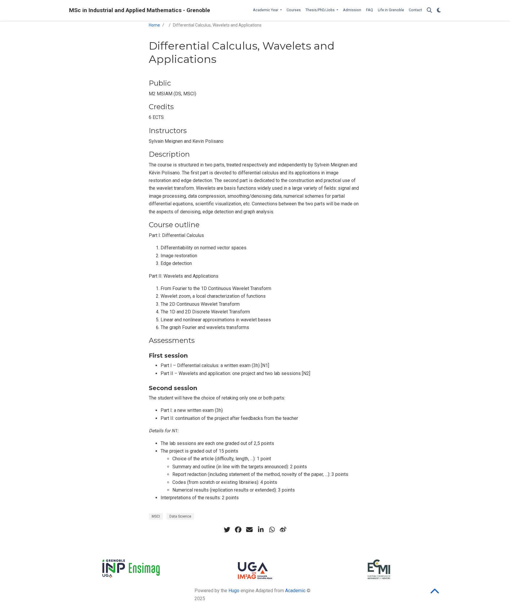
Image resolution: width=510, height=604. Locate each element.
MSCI (156, 516)
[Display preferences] (439, 10)
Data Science (180, 516)
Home (154, 25)
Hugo (233, 590)
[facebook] (238, 529)
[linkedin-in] (260, 529)
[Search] (429, 10)
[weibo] (283, 529)
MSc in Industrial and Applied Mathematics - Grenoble (139, 10)
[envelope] (249, 529)
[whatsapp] (271, 529)
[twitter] (227, 529)
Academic (295, 590)
